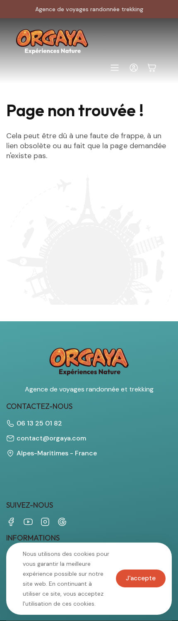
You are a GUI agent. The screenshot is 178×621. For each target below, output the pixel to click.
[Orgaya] (52, 41)
